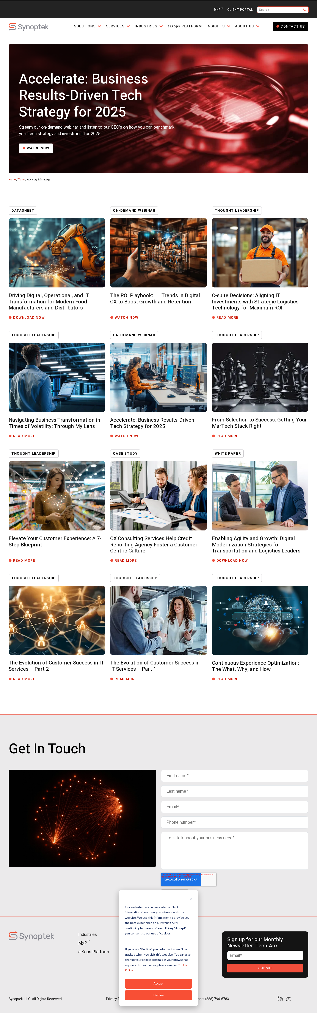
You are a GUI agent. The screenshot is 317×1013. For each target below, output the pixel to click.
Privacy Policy (116, 999)
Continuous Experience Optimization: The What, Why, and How (255, 666)
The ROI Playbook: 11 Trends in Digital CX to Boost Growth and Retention (155, 299)
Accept (158, 983)
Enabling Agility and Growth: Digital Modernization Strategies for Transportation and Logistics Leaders (256, 545)
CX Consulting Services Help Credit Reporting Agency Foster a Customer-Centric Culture (154, 545)
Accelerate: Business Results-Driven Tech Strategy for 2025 (152, 423)
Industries (87, 934)
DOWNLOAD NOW (30, 317)
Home (12, 179)
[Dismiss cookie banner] (190, 898)
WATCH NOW (38, 148)
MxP (218, 10)
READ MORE (229, 317)
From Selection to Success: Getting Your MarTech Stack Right (259, 423)
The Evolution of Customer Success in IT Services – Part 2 (56, 666)
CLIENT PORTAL (240, 10)
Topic (21, 179)
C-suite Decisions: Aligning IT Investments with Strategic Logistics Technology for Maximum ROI (255, 302)
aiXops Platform (93, 952)
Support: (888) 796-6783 (210, 999)
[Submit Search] (305, 10)
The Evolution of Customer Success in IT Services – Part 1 (155, 666)
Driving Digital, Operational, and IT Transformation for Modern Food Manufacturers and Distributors (49, 302)
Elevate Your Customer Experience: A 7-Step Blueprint (55, 542)
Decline (159, 995)
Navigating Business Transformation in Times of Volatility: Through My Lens (54, 423)
